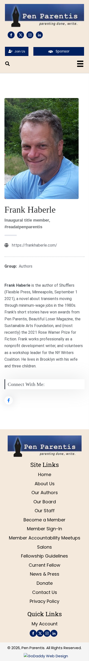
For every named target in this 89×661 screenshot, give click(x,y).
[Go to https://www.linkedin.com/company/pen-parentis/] (39, 34)
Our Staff (45, 511)
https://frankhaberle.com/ (34, 245)
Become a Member (44, 520)
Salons (44, 547)
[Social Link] (8, 400)
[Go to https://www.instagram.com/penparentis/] (29, 34)
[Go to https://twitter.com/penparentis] (20, 34)
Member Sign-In (44, 529)
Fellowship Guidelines (44, 556)
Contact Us (44, 592)
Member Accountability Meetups (44, 538)
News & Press (44, 574)
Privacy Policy (44, 601)
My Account (45, 624)
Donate (45, 583)
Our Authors (44, 492)
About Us (45, 484)
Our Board (44, 502)
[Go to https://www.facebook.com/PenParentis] (11, 34)
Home (44, 474)
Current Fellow (44, 565)
